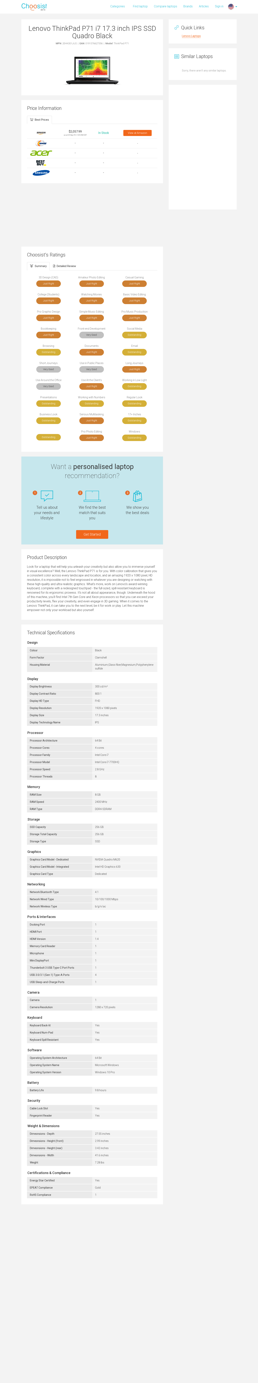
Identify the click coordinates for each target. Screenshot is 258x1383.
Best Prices (42, 119)
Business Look (48, 414)
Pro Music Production (134, 311)
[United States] (231, 6)
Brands (188, 6)
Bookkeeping (48, 328)
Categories (117, 6)
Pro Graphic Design (48, 311)
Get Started (92, 534)
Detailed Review (66, 266)
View (137, 132)
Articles (204, 6)
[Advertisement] (92, 214)
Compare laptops (165, 6)
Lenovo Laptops (191, 35)
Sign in (219, 6)
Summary (41, 266)
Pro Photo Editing (91, 431)
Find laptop (140, 6)
